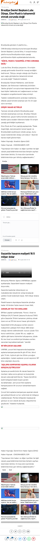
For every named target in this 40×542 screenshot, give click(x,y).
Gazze (4, 470)
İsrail (10, 470)
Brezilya (4, 161)
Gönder (7, 240)
